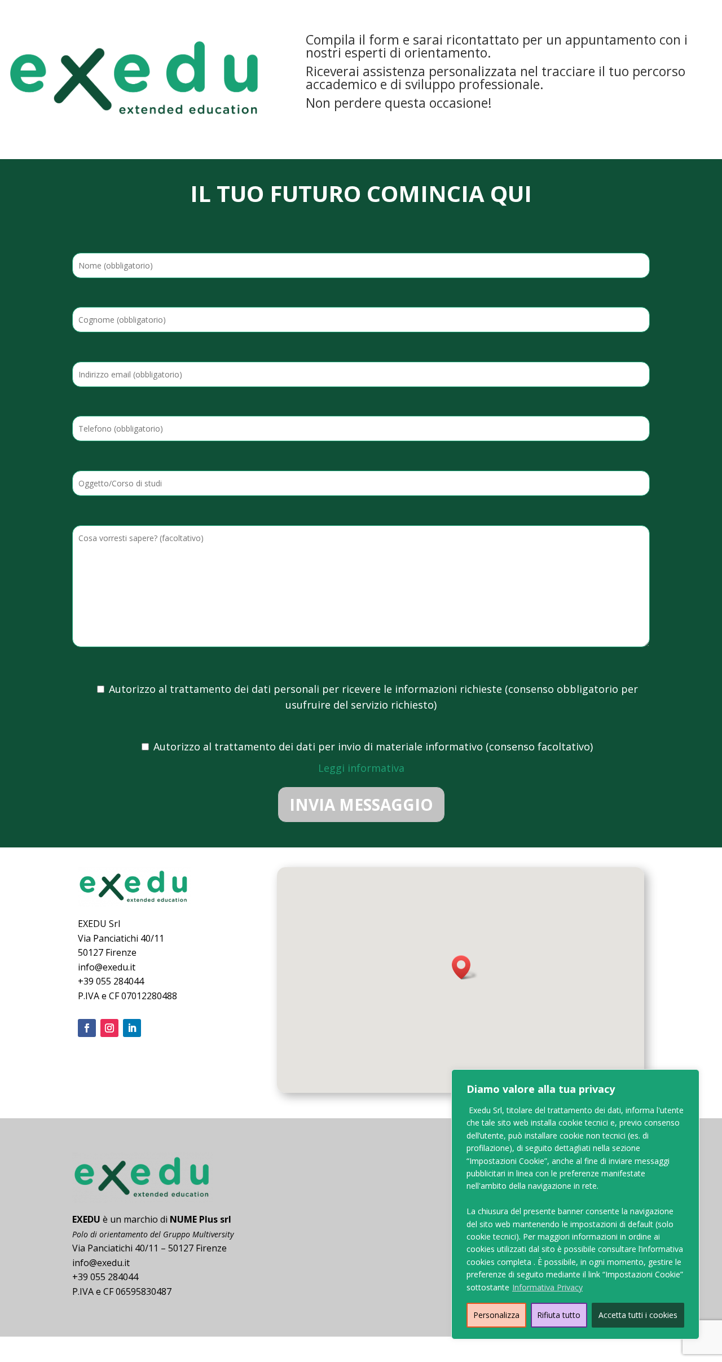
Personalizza (496, 1315)
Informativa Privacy (547, 1287)
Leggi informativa (361, 768)
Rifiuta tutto (558, 1315)
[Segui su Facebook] (87, 1028)
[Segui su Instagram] (109, 1028)
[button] (465, 967)
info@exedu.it (106, 967)
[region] (575, 1204)
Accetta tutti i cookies (637, 1315)
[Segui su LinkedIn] (132, 1028)
